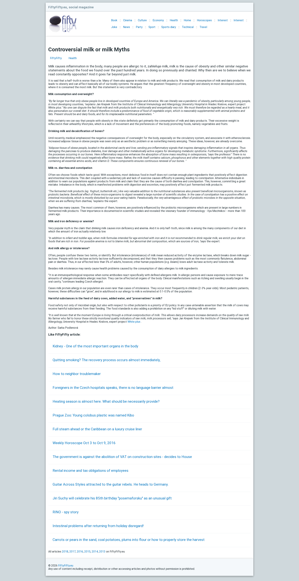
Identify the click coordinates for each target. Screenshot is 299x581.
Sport (151, 27)
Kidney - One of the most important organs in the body (95, 346)
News (126, 27)
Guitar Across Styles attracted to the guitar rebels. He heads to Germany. (111, 484)
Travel (203, 27)
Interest (223, 20)
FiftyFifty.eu (65, 565)
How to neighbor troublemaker (77, 374)
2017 (72, 551)
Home (187, 20)
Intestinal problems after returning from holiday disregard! (98, 526)
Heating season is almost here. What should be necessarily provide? (106, 401)
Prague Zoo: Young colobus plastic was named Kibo (93, 415)
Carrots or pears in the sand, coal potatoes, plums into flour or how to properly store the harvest (129, 540)
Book (114, 20)
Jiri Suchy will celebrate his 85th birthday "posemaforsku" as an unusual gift (112, 498)
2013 (102, 551)
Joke (114, 27)
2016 (80, 551)
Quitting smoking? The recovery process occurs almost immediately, (106, 360)
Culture (142, 20)
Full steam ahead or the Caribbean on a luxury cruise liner (97, 429)
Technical (188, 27)
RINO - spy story (66, 512)
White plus (134, 321)
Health (174, 20)
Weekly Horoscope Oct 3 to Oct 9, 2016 (84, 443)
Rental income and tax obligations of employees (90, 470)
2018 (65, 551)
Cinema (127, 20)
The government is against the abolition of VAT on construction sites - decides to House (122, 457)
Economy (158, 20)
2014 (95, 551)
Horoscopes (204, 20)
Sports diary (168, 27)
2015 (87, 551)
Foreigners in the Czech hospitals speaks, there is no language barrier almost (113, 388)
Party (139, 27)
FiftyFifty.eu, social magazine (71, 7)
